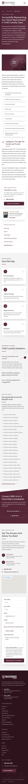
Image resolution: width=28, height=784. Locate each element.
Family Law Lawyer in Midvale (10, 447)
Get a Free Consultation (13, 203)
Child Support (5, 713)
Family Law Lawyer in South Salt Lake (12, 468)
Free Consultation (8, 770)
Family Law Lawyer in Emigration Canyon (13, 432)
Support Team (5, 750)
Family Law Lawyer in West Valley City (12, 477)
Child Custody (5, 711)
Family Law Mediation (7, 722)
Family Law (4, 706)
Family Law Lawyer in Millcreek (10, 450)
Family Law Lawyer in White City (10, 480)
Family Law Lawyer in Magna (10, 444)
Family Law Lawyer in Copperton (11, 423)
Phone (5, 620)
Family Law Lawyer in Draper (10, 429)
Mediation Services (6, 739)
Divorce (3, 708)
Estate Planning (5, 734)
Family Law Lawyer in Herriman (10, 435)
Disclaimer (4, 781)
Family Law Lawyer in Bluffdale (10, 417)
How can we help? (9, 634)
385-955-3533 (10, 199)
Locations (4, 752)
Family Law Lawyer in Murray (10, 453)
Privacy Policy (11, 781)
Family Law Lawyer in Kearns (10, 441)
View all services (8, 245)
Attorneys (4, 748)
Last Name (7, 606)
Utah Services (9, 11)
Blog (3, 755)
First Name (7, 599)
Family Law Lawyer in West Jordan (11, 474)
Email (6, 613)
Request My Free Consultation (14, 660)
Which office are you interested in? (14, 627)
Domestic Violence (6, 717)
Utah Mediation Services (7, 724)
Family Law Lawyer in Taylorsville (11, 471)
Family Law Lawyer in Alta (9, 414)
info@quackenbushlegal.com (11, 572)
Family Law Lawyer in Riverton (10, 456)
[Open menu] (24, 3)
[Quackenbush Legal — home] (9, 3)
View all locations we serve (8, 484)
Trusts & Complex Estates (8, 737)
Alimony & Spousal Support (8, 715)
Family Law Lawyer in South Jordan (11, 465)
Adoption (4, 720)
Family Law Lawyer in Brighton (10, 420)
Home (3, 11)
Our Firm (4, 746)
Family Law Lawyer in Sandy (10, 462)
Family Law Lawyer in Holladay (10, 438)
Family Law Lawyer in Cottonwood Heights (13, 426)
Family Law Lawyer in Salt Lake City (11, 459)
